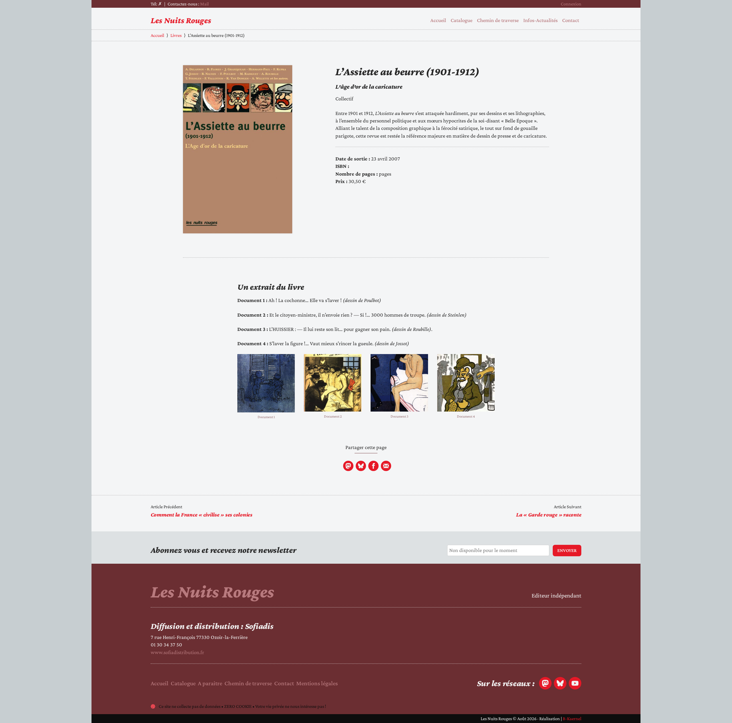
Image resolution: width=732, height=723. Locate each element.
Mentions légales (317, 683)
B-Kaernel (572, 718)
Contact (570, 20)
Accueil (438, 20)
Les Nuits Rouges (181, 20)
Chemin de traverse (498, 20)
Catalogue (461, 20)
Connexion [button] (571, 4)
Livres (176, 35)
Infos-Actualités (540, 20)
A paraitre (210, 683)
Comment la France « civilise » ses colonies (201, 514)
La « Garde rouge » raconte (549, 514)
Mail (204, 4)
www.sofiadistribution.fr (177, 652)
